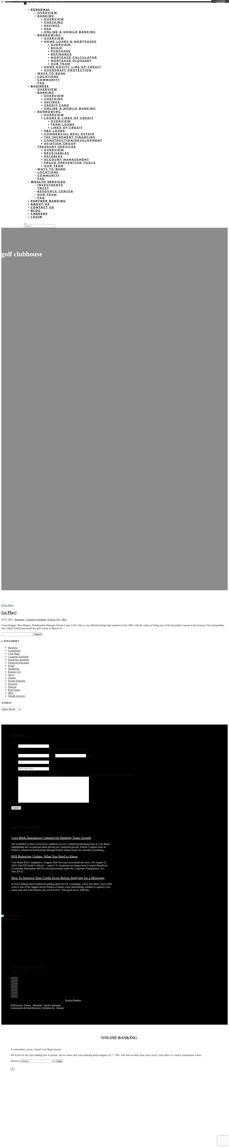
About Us (183, 3)
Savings (52, 25)
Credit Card (56, 105)
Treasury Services (56, 146)
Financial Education (18, 662)
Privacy (27, 1005)
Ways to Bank (51, 73)
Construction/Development (73, 140)
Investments (50, 185)
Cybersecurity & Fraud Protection (26, 1008)
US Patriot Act (48, 1008)
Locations (170, 3)
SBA (64, 619)
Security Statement (52, 1005)
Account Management (66, 159)
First (52, 755)
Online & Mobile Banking (70, 32)
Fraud (11, 665)
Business (40, 86)
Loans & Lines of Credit (69, 118)
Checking (53, 22)
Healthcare (13, 668)
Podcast (12, 686)
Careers (205, 3)
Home (158, 3)
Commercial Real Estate (69, 134)
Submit (16, 808)
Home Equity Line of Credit (72, 67)
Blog (195, 3)
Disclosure (37, 1005)
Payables (53, 156)
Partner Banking (48, 201)
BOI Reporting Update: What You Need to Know (44, 856)
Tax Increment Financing (70, 137)
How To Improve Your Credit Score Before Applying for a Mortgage (57, 878)
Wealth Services (48, 181)
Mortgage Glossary (71, 60)
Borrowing (49, 35)
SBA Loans (54, 130)
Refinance (61, 54)
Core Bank (14, 653)
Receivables (56, 153)
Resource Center (55, 191)
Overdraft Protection (68, 70)
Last (89, 755)
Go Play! (9, 612)
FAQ (41, 83)
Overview (47, 12)
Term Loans (63, 124)
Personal (40, 9)
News (11, 674)
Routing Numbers (73, 1000)
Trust (43, 188)
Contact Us (218, 3)
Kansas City (53, 619)
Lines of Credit (67, 127)
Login (221, 1)
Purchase (61, 51)
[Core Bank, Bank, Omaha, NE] (9, 952)
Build (56, 48)
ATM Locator (17, 1005)
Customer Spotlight (36, 619)
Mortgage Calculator (74, 57)
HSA (47, 28)
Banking (45, 16)
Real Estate (14, 689)
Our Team (60, 63)
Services (15, 1061)
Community (48, 79)
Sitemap (60, 1008)
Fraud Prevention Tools (70, 162)
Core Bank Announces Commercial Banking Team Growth (51, 838)
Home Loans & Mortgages (70, 41)
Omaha (12, 677)
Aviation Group (60, 143)
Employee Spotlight (18, 659)
